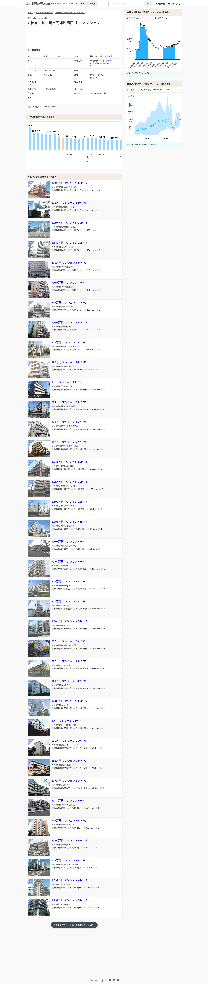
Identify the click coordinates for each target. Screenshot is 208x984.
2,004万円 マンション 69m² (70, 840)
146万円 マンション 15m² (69, 422)
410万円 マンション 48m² (69, 601)
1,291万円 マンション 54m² (70, 900)
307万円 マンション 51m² (69, 780)
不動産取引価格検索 (44, 13)
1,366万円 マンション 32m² (70, 282)
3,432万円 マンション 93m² (70, 800)
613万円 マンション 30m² (69, 860)
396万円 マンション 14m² (69, 362)
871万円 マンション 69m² (69, 342)
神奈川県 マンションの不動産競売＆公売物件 (73, 925)
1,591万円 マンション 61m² (70, 880)
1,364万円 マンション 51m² (70, 621)
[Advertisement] (74, 36)
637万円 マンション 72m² (69, 442)
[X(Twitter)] (106, 980)
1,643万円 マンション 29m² (70, 242)
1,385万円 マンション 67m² (70, 701)
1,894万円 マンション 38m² (70, 222)
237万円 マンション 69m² (68, 641)
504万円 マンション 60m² (69, 402)
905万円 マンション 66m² (69, 820)
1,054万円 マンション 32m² (70, 481)
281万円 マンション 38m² (69, 760)
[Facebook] (102, 980)
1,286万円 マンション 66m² (70, 521)
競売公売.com (95, 981)
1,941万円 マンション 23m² (70, 461)
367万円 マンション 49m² (69, 661)
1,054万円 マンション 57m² (70, 561)
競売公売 (37, 3)
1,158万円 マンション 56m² (70, 322)
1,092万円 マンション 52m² (70, 183)
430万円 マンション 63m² (69, 262)
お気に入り (175, 3)
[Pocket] (114, 980)
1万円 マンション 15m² (67, 382)
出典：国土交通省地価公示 (137, 73)
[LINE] (118, 980)
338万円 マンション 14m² (69, 202)
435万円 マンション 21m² (69, 302)
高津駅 (108, 60)
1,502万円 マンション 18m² (70, 501)
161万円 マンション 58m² (69, 681)
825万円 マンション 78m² (69, 581)
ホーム (30, 13)
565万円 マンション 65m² (69, 740)
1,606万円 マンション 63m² (70, 541)
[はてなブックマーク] (110, 980)
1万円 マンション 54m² (67, 720)
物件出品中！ (89, 3)
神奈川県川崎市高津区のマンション (70, 13)
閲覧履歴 (161, 3)
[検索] (148, 3)
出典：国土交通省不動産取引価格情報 (42, 107)
